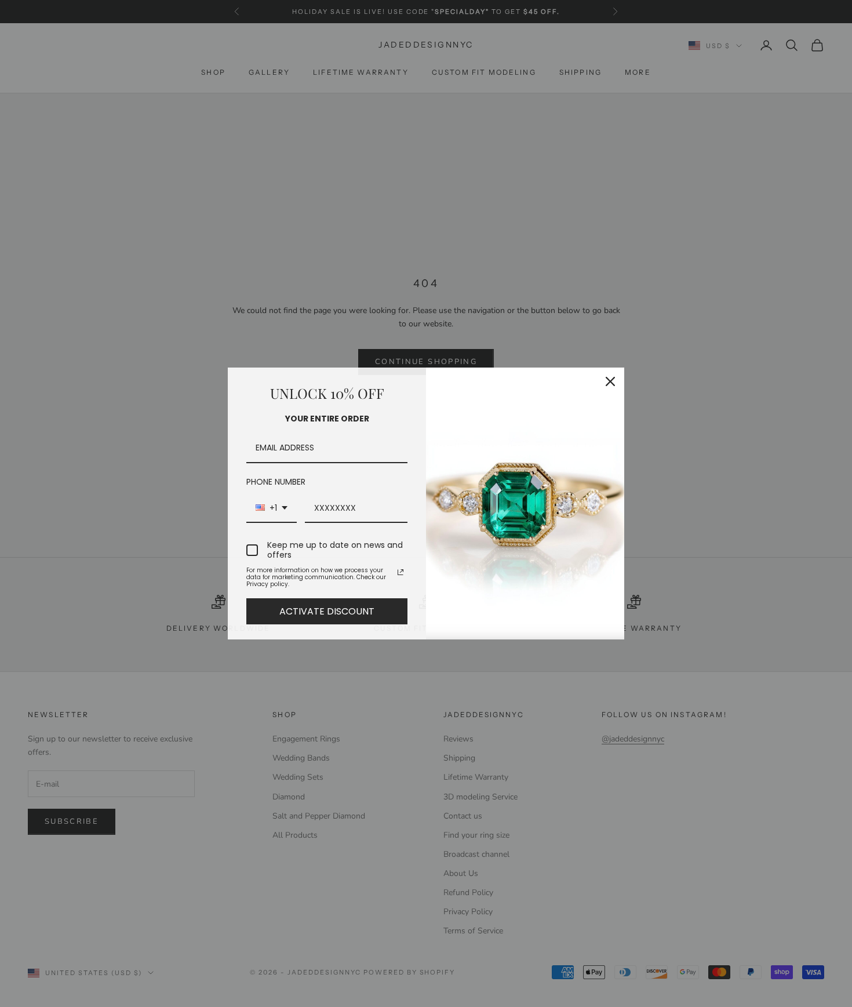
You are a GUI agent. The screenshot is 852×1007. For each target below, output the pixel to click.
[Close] (610, 381)
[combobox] (271, 509)
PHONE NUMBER (275, 482)
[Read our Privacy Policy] (400, 572)
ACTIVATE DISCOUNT (326, 611)
